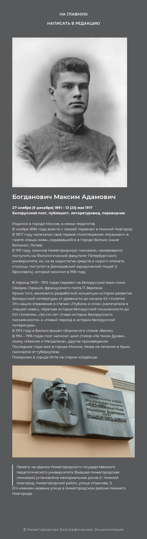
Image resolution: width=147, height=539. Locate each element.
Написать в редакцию (73, 23)
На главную (74, 14)
